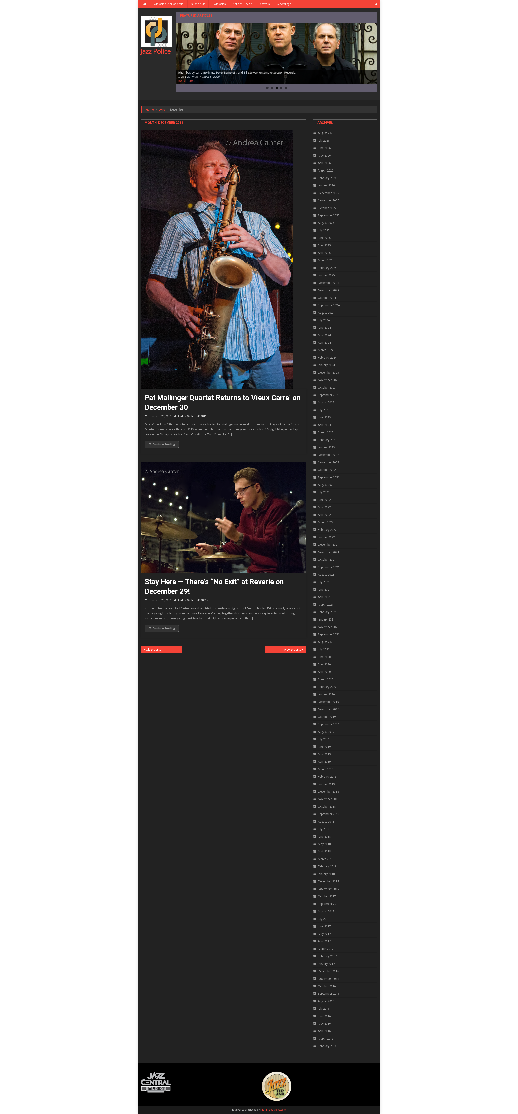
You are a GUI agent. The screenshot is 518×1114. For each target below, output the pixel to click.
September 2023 (329, 395)
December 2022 (328, 455)
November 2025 (328, 200)
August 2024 (326, 313)
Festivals (264, 4)
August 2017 (326, 911)
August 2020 (326, 642)
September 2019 (329, 724)
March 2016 (325, 1038)
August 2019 (326, 732)
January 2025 (326, 275)
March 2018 (325, 859)
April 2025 (324, 253)
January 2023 (326, 447)
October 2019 (327, 717)
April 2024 (324, 342)
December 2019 (328, 702)
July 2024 (324, 320)
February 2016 (327, 1046)
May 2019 (324, 754)
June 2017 (324, 926)
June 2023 (324, 417)
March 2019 (325, 769)
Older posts (153, 649)
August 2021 (326, 574)
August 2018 (326, 821)
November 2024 (328, 290)
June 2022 (324, 500)
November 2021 (328, 552)
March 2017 (325, 949)
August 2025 (326, 223)
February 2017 (327, 956)
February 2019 (327, 776)
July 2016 (324, 1008)
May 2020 (324, 664)
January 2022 (326, 537)
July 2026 (324, 140)
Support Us (198, 4)
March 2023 (325, 432)
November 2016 (328, 979)
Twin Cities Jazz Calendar (168, 4)
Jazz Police (156, 51)
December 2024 (328, 283)
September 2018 (329, 814)
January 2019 (326, 784)
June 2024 (324, 327)
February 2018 (327, 866)
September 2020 (329, 634)
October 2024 (327, 298)
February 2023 (327, 440)
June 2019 (324, 747)
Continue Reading (164, 444)
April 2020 (324, 672)
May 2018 (324, 844)
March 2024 (325, 350)
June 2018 (324, 836)
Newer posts (292, 649)
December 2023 (328, 372)
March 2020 (325, 679)
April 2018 (324, 851)
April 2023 (324, 425)
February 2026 (327, 178)
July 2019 (324, 739)
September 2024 (329, 305)
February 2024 (327, 357)
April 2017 (324, 941)
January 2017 (326, 964)
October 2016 (327, 986)
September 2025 (329, 215)
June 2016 (324, 1016)
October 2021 (327, 559)
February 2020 (327, 687)
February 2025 (327, 268)
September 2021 (329, 567)
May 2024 (324, 335)
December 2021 (328, 544)
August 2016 (326, 1001)
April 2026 (324, 163)
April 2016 (324, 1031)
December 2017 (328, 881)
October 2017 (327, 896)
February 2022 (327, 530)
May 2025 (324, 245)
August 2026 (326, 133)
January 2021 (326, 619)
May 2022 (324, 507)
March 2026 (325, 170)
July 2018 (324, 829)
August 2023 (326, 402)
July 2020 (324, 649)
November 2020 (328, 627)
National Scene (242, 4)
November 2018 (328, 799)
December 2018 (328, 791)
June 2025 (324, 238)
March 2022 (325, 522)
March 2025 (325, 260)
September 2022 (329, 477)
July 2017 (324, 919)
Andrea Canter (186, 416)
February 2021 (327, 612)
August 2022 (326, 485)
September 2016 (329, 993)
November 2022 (328, 462)
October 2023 (327, 387)
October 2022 (327, 470)
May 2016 (324, 1023)
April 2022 (324, 515)
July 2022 (324, 492)
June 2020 (324, 657)
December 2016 (328, 971)
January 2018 (326, 874)
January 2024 (326, 365)
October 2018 (327, 806)
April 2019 (324, 761)
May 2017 (324, 934)
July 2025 (324, 230)
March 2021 (325, 604)
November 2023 (328, 380)
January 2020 (326, 694)
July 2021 (324, 582)
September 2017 (329, 904)
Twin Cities (219, 4)
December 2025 (328, 193)
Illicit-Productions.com (273, 1109)
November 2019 (328, 709)
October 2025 (327, 208)
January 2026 (326, 185)
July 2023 (324, 410)
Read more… (186, 81)
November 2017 (328, 889)
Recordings (283, 4)
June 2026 (324, 148)
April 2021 (324, 597)
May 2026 (324, 155)
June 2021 (324, 589)
